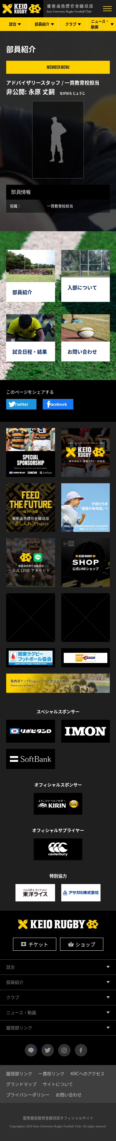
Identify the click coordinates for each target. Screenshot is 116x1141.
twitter (47, 1050)
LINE (36, 1047)
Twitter (21, 404)
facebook (81, 1050)
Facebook (58, 404)
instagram (64, 1050)
